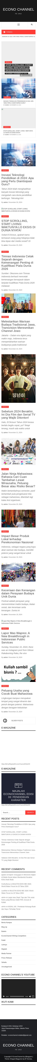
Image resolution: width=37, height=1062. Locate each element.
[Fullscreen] (33, 996)
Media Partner (6, 953)
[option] (18, 59)
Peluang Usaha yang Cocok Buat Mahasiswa (17, 692)
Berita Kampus (6, 922)
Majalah (4, 949)
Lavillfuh (4, 891)
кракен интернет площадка (11, 875)
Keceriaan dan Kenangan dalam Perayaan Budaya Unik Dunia (18, 593)
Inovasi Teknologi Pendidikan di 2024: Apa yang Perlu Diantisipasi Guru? (17, 179)
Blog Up (4, 927)
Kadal (3, 940)
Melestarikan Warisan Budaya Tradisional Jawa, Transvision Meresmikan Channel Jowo (18, 326)
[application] (18, 988)
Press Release (6, 958)
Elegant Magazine (16, 1059)
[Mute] (30, 996)
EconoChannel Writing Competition (13, 936)
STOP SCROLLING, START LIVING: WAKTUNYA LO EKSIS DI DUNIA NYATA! (19, 68)
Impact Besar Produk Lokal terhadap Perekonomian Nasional (17, 539)
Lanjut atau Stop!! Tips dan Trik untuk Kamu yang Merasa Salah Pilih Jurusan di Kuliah (17, 900)
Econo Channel (18, 9)
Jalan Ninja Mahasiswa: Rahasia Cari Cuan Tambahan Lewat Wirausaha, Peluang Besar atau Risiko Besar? (18, 480)
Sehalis (8, 62)
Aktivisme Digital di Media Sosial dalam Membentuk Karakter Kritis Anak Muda (18, 877)
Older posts (17, 720)
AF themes (28, 1059)
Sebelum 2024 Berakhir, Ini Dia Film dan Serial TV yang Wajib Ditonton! (18, 414)
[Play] (4, 996)
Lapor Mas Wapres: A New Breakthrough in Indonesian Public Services (15, 637)
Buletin (3, 931)
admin (10, 73)
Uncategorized (6, 967)
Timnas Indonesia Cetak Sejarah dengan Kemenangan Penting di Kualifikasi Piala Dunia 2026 (17, 262)
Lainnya (4, 945)
